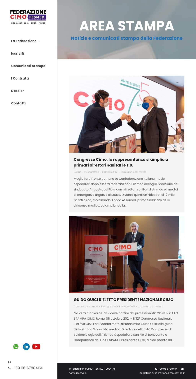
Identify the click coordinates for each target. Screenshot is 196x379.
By (91, 172)
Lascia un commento (133, 172)
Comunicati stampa (86, 306)
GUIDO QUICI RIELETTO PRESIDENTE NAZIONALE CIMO (123, 299)
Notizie (77, 172)
